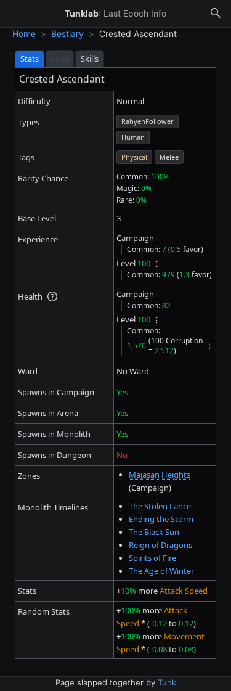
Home (24, 33)
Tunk (167, 682)
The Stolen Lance (160, 506)
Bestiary (67, 33)
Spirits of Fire (152, 557)
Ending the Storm (161, 519)
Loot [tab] (59, 58)
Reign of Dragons (160, 544)
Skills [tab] (90, 58)
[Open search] (215, 13)
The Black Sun (154, 532)
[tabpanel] (115, 363)
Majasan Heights (159, 474)
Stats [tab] (29, 58)
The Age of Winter (161, 570)
